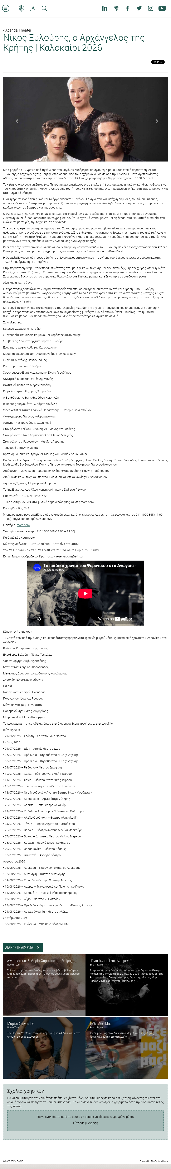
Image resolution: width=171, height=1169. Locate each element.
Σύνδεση (78, 1123)
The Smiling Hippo (159, 1161)
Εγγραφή (92, 1123)
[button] (15, 119)
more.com (23, 525)
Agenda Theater (17, 30)
